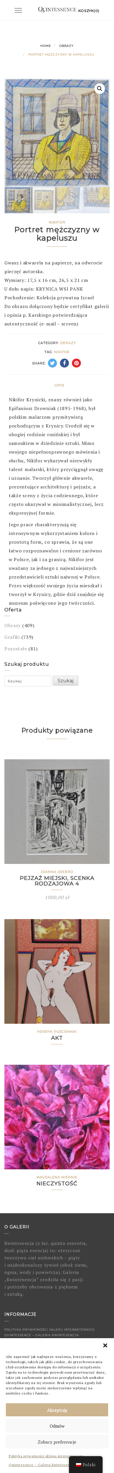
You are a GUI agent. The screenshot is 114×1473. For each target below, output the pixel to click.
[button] (105, 1345)
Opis (59, 385)
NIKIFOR (62, 352)
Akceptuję (57, 1410)
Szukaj (65, 680)
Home (45, 46)
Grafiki (12, 637)
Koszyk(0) (88, 10)
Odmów (57, 1426)
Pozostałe (15, 648)
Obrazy (66, 46)
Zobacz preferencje (57, 1442)
